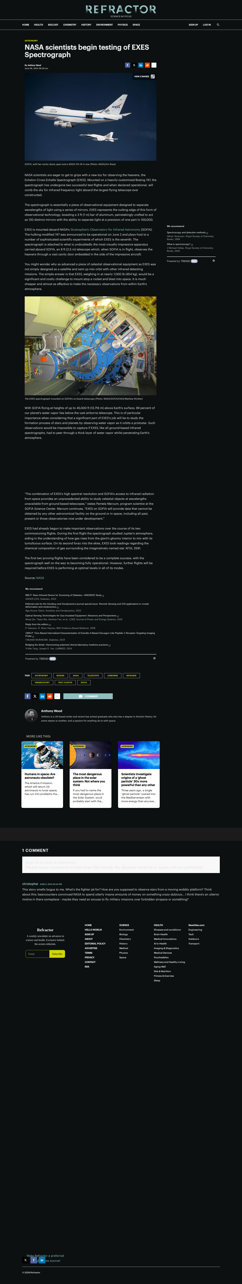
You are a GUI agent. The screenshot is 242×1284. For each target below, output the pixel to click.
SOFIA (84, 682)
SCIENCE (124, 925)
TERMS (88, 952)
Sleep (157, 980)
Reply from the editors (36, 624)
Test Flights (65, 682)
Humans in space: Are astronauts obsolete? (40, 776)
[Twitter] (134, 65)
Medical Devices (163, 952)
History (123, 943)
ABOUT (89, 938)
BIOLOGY (53, 24)
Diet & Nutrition (162, 971)
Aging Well (160, 966)
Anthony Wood (51, 711)
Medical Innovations (165, 938)
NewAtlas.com (196, 925)
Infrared (131, 675)
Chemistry (125, 938)
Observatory (42, 682)
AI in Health (160, 943)
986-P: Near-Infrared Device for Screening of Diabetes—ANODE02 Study (63, 595)
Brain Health (161, 934)
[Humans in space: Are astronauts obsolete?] (42, 755)
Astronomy (31, 41)
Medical (123, 948)
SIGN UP (193, 24)
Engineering (195, 929)
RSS (87, 966)
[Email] (153, 65)
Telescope (93, 675)
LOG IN (207, 24)
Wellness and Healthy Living (169, 962)
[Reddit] (147, 65)
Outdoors (193, 938)
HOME (25, 24)
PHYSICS (123, 24)
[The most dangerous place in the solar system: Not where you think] (90, 755)
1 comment (91, 696)
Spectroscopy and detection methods (186, 232)
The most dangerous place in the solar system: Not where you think (89, 779)
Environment (126, 929)
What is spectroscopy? (178, 244)
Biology (123, 934)
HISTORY (86, 24)
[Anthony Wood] (31, 715)
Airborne (113, 675)
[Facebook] (127, 65)
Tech (191, 934)
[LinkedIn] (140, 65)
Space (122, 957)
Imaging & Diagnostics (166, 948)
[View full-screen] (153, 76)
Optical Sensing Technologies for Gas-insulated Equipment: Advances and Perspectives (70, 615)
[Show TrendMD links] (154, 658)
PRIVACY (89, 957)
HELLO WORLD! (93, 929)
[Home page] (121, 10)
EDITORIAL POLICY (95, 943)
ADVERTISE (91, 948)
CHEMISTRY (69, 24)
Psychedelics (161, 957)
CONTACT (90, 962)
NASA (40, 578)
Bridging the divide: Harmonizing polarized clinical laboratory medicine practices (66, 644)
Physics (123, 952)
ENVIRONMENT (104, 24)
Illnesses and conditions (167, 929)
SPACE (136, 24)
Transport (193, 943)
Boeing (61, 675)
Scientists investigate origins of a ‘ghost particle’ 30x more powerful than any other (138, 779)
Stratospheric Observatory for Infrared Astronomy (105, 229)
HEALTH (38, 24)
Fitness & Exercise (164, 975)
